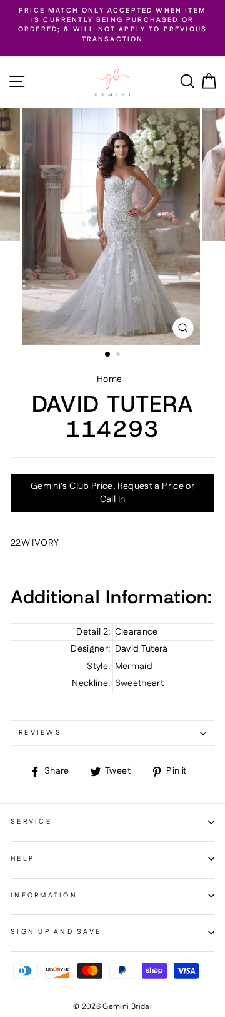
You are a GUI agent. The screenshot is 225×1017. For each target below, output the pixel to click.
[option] (112, 25)
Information (44, 896)
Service (31, 822)
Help (22, 859)
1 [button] (108, 355)
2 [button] (119, 355)
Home (109, 379)
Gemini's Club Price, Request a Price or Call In (112, 492)
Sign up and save (56, 932)
